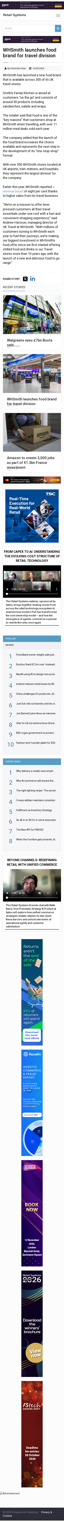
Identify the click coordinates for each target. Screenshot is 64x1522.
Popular (11, 638)
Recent (10, 645)
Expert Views (13, 761)
